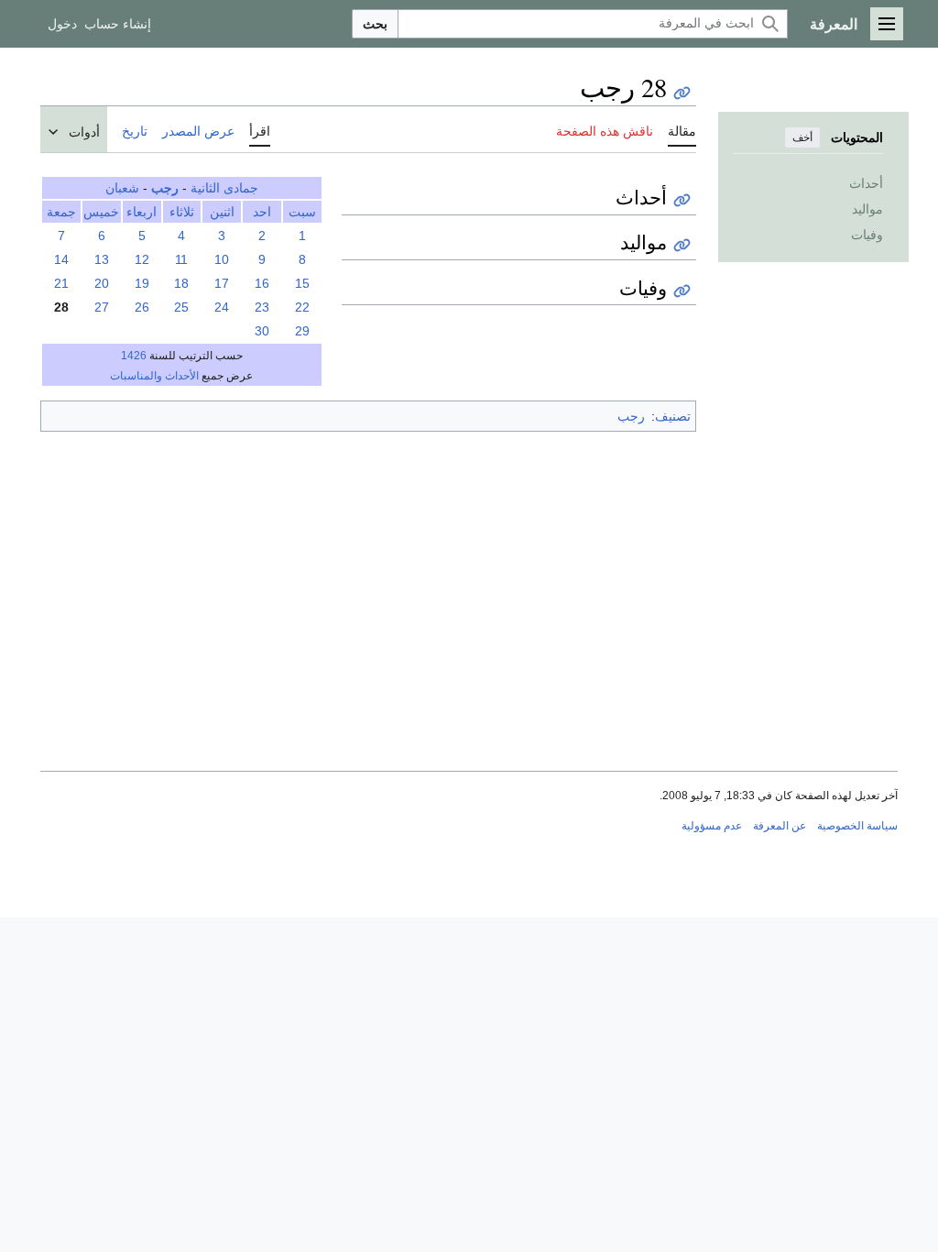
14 (61, 259)
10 (221, 259)
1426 (134, 355)
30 (262, 331)
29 (302, 331)
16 (262, 283)
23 (262, 307)
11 (181, 259)
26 (142, 307)
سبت (302, 211)
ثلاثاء (181, 211)
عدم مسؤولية (712, 825)
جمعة (61, 211)
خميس (101, 211)
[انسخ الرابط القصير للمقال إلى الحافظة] (682, 93)
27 (101, 307)
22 (302, 307)
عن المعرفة (779, 825)
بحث (375, 23)
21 (61, 283)
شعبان (122, 188)
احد (262, 211)
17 (221, 283)
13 (101, 259)
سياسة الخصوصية (857, 825)
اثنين (222, 211)
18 (181, 283)
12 (142, 259)
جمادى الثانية (224, 188)
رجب (165, 188)
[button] (886, 23)
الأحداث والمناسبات (154, 375)
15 (302, 283)
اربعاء (141, 211)
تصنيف (673, 416)
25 (181, 307)
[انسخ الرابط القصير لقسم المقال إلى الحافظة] (682, 200)
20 (101, 283)
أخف (802, 137)
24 (221, 307)
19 (142, 283)
